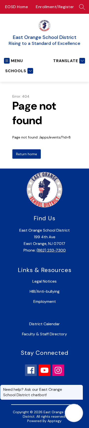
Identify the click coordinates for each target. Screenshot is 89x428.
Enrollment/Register (55, 6)
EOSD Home (16, 6)
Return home (26, 154)
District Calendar (44, 323)
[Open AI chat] (74, 413)
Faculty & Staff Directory (44, 334)
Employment (44, 301)
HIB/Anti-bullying (45, 291)
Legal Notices (44, 281)
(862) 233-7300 (51, 250)
